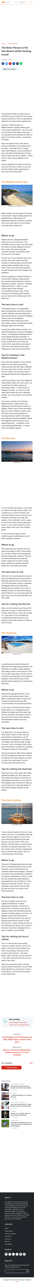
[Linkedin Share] (13, 63)
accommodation (15, 1084)
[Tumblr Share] (17, 63)
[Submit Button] (27, 1271)
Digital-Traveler (14, 1120)
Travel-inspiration (15, 1102)
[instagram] (17, 2)
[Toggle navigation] (31, 2)
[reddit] (13, 2)
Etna (17, 1281)
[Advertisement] (17, 23)
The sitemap (8, 1244)
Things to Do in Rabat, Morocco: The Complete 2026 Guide (21, 1114)
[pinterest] (24, 2)
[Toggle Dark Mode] (27, 2)
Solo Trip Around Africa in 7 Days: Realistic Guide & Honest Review (21, 1105)
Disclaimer (8, 1236)
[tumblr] (22, 2)
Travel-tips (22, 1084)
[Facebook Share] (2, 63)
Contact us (8, 1239)
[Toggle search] (29, 2)
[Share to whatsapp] (21, 63)
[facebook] (15, 2)
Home (6, 1228)
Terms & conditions (10, 1234)
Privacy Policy (9, 1231)
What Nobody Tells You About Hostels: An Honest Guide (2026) (21, 1087)
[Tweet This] (6, 63)
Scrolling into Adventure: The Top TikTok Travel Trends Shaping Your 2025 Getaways (21, 1124)
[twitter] (19, 2)
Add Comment (12, 1067)
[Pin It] (10, 63)
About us (7, 1241)
